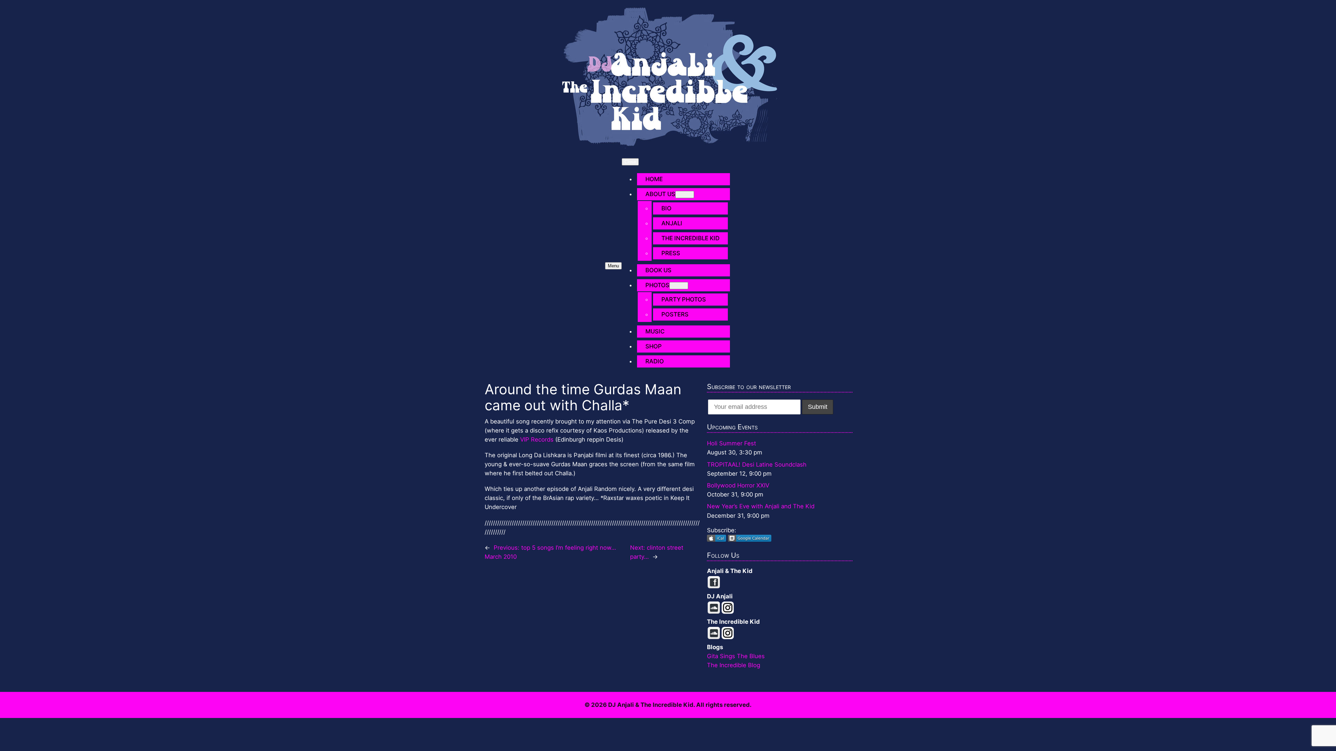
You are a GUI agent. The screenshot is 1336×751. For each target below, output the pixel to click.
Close (630, 161)
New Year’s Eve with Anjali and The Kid (760, 506)
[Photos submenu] (678, 285)
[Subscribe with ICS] (717, 539)
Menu (613, 265)
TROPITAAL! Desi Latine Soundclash (756, 464)
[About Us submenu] (684, 194)
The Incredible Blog (733, 665)
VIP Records (537, 439)
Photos (657, 285)
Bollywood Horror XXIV (738, 485)
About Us (660, 194)
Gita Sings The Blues (736, 656)
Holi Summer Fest (731, 443)
